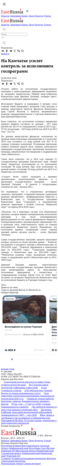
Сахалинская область (11, 453)
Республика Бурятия (11, 445)
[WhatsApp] (22, 51)
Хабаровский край (31, 453)
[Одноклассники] (6, 51)
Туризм (47, 16)
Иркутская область (30, 445)
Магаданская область (25, 451)
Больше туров (7, 369)
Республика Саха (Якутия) (41, 448)
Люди (31, 16)
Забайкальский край (18, 448)
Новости (5, 16)
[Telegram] (10, 51)
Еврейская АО (8, 451)
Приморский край (45, 451)
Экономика (15, 16)
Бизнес (24, 16)
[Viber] (18, 51)
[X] (14, 51)
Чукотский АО (13, 456)
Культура (39, 16)
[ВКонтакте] (3, 51)
